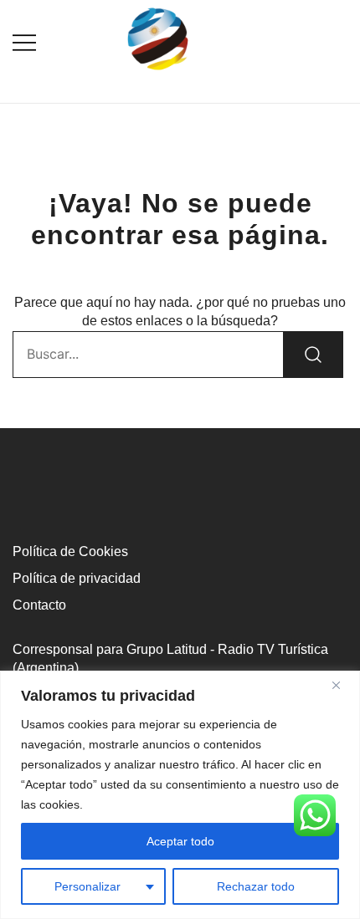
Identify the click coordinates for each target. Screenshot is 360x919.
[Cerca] (342, 685)
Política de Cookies (70, 551)
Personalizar (87, 886)
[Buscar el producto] (313, 354)
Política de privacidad (77, 578)
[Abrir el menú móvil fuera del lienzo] (24, 42)
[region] (180, 795)
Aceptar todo (180, 841)
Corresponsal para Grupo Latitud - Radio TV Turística (170, 649)
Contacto (39, 605)
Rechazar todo (256, 886)
